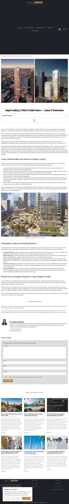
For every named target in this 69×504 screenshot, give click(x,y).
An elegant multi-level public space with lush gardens (34, 237)
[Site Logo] (34, 2)
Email (5, 366)
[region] (17, 494)
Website (5, 371)
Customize (9, 498)
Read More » (3, 432)
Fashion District (54, 252)
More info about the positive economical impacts (54, 143)
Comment (5, 346)
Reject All (18, 498)
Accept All (26, 498)
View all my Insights (15, 330)
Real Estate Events (40, 27)
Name (5, 360)
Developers (50, 27)
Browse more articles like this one (34, 392)
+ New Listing (59, 29)
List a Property (34, 480)
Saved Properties (35, 30)
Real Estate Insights (29, 27)
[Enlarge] (66, 194)
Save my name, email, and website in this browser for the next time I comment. (23, 377)
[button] (66, 115)
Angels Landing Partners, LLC (8, 188)
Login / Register (34, 483)
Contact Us (58, 480)
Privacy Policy (58, 483)
